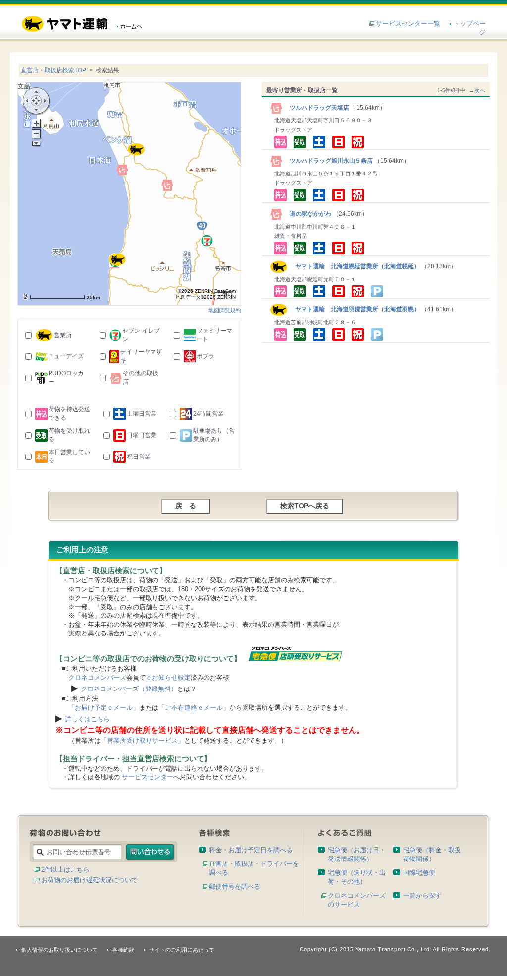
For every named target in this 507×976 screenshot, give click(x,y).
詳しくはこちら (87, 719)
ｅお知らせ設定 (168, 677)
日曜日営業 (141, 435)
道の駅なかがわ (307, 213)
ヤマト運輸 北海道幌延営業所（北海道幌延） (354, 266)
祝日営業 (139, 456)
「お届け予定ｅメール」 (103, 707)
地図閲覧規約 (224, 310)
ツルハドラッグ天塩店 (316, 107)
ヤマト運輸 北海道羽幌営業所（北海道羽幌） (354, 309)
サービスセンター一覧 (408, 23)
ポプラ (205, 356)
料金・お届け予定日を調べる (251, 850)
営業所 (63, 335)
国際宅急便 (419, 872)
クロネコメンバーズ (97, 677)
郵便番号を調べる (234, 886)
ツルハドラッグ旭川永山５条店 (328, 160)
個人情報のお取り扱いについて (59, 950)
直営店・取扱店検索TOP (53, 70)
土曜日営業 (141, 413)
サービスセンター (147, 777)
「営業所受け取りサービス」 (142, 740)
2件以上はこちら (65, 869)
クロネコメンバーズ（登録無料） (129, 688)
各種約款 (123, 950)
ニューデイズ (66, 356)
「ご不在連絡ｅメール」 (193, 707)
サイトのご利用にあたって (181, 950)
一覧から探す (422, 895)
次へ (479, 90)
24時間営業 (208, 413)
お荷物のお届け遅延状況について (89, 880)
